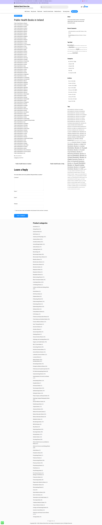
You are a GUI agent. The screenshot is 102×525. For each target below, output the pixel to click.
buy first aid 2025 (76, 45)
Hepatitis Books (36, 383)
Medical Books (57, 11)
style (77, 49)
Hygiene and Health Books (38, 341)
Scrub (34, 489)
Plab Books (39, 11)
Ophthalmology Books (37, 390)
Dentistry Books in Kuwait (77, 148)
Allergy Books (36, 229)
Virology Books (36, 516)
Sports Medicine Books (38, 492)
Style (69, 70)
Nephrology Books (37, 429)
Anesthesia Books (37, 241)
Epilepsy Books (36, 309)
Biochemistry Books (37, 254)
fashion (71, 47)
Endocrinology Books (37, 301)
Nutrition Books (36, 436)
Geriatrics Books (36, 329)
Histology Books (36, 334)
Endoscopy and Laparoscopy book (40, 368)
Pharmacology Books (37, 460)
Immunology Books (37, 346)
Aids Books (35, 226)
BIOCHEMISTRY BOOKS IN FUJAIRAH (77, 114)
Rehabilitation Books (37, 484)
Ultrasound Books (36, 409)
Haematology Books (37, 380)
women (75, 53)
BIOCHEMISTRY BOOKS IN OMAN (76, 118)
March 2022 (70, 87)
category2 (70, 66)
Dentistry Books (36, 361)
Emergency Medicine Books (39, 366)
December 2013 (71, 98)
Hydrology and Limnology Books (40, 339)
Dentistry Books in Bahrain (78, 140)
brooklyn (71, 45)
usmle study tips (70, 53)
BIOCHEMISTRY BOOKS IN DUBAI (76, 113)
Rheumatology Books (37, 487)
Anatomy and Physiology (38, 236)
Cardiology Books (36, 282)
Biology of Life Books (37, 474)
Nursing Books (66, 11)
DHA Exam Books (37, 293)
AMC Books (27, 11)
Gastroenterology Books (38, 373)
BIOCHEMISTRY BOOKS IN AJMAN (75, 109)
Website (16, 203)
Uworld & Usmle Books (48, 11)
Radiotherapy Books (37, 404)
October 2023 (71, 85)
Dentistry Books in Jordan (76, 146)
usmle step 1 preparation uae (83, 51)
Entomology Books (37, 304)
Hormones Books (36, 385)
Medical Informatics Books (38, 416)
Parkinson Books (36, 457)
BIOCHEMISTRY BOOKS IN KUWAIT (76, 116)
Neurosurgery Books (37, 388)
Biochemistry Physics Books (39, 256)
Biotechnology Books (37, 277)
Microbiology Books (37, 421)
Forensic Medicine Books (38, 321)
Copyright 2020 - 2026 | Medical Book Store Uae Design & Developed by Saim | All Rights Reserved (51, 523)
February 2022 (71, 90)
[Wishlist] (82, 6)
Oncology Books (36, 439)
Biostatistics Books (37, 274)
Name (15, 191)
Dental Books (36, 291)
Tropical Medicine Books (38, 504)
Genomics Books (36, 326)
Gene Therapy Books (37, 324)
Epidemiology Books (37, 306)
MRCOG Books (36, 424)
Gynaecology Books (37, 331)
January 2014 (71, 96)
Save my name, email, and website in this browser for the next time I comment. (31, 210)
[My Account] (81, 6)
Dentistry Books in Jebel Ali (77, 144)
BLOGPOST (21, 157)
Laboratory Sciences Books (39, 354)
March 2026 (70, 81)
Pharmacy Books (36, 462)
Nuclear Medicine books (38, 401)
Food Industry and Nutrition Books (40, 319)
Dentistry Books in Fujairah (79, 142)
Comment (16, 177)
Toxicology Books (36, 499)
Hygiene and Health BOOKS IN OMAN (75, 177)
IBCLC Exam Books (37, 344)
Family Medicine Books (38, 311)
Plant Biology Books (37, 470)
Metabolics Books (36, 419)
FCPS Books (35, 314)
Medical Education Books (38, 414)
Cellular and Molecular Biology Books (41, 287)
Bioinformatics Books (37, 261)
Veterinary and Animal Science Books (41, 512)
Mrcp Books (33, 11)
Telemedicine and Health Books (39, 497)
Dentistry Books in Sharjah (76, 167)
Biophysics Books (36, 269)
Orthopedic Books (36, 393)
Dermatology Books (37, 363)
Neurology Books (36, 431)
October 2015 (71, 94)
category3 (70, 68)
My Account (74, 11)
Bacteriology (35, 251)
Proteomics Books (37, 477)
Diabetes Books (36, 296)
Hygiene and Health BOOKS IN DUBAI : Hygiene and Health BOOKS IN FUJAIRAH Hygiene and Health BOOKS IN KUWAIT (77, 174)
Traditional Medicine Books (38, 502)
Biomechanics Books (37, 264)
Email (15, 197)
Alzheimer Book (36, 231)
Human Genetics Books (38, 336)
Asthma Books (36, 246)
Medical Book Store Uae (21, 6)
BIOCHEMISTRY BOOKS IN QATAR (76, 119)
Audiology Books (36, 249)
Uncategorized (71, 72)
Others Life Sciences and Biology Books (41, 446)
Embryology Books (37, 298)
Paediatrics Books (37, 452)
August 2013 (71, 101)
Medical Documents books (38, 411)
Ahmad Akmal (18, 155)
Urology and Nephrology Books (39, 507)
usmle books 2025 (82, 49)
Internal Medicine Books (38, 352)
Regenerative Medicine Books (39, 482)
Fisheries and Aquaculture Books (40, 316)
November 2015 (71, 92)
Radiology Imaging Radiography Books (41, 398)
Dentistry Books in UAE (75, 169)
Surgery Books (36, 406)
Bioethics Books (36, 259)
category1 (70, 63)
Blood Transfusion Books (38, 279)
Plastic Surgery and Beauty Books (40, 395)
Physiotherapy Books (37, 465)
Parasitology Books (37, 455)
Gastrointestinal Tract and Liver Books (41, 376)
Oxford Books (36, 450)
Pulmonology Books (37, 479)
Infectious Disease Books (38, 349)
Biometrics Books (36, 267)
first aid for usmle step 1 (78, 47)
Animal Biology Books (37, 244)
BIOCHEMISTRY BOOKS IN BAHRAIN (76, 111)
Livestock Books (36, 357)
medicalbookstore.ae (72, 31)
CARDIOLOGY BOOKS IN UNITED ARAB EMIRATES (76, 138)
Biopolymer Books (37, 272)
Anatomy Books (36, 239)
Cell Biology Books (37, 284)
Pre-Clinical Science (37, 473)
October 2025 (71, 83)
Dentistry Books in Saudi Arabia (76, 164)
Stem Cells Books (36, 494)
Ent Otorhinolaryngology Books (39, 371)
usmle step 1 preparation (74, 51)
